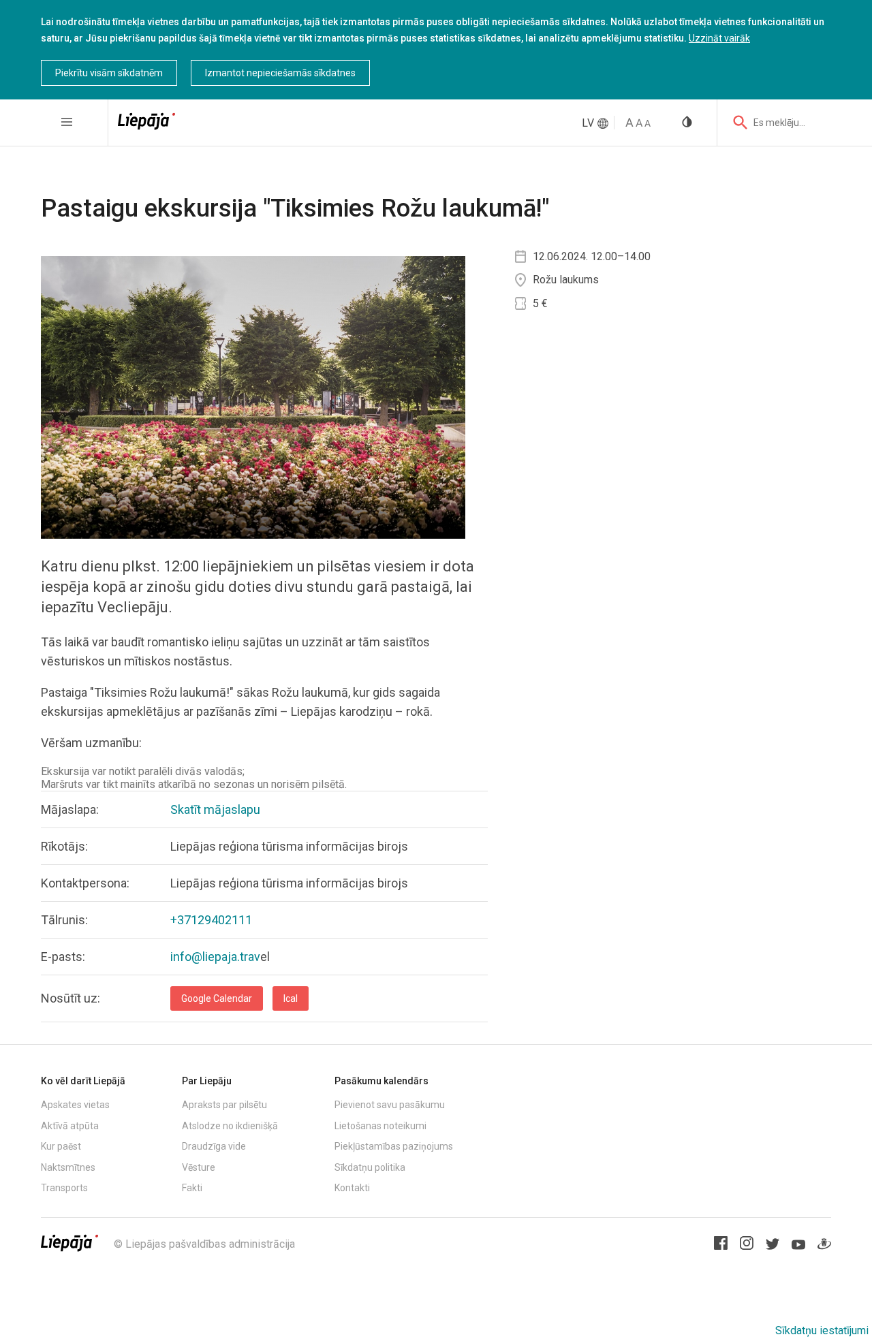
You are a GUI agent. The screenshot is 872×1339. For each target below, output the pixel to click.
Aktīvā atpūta (70, 1125)
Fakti (192, 1187)
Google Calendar (216, 998)
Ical (290, 998)
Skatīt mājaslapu (215, 809)
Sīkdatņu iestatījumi (822, 1330)
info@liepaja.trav (215, 956)
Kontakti (352, 1187)
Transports (64, 1187)
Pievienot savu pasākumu (389, 1104)
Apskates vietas (75, 1104)
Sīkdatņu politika (369, 1167)
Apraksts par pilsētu (224, 1104)
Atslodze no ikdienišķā (230, 1125)
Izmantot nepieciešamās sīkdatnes (280, 72)
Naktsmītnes (68, 1167)
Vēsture (198, 1167)
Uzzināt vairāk (719, 38)
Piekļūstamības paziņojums (393, 1146)
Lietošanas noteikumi (380, 1125)
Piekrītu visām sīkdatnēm (109, 72)
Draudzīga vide (214, 1146)
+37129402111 (211, 920)
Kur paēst (61, 1146)
